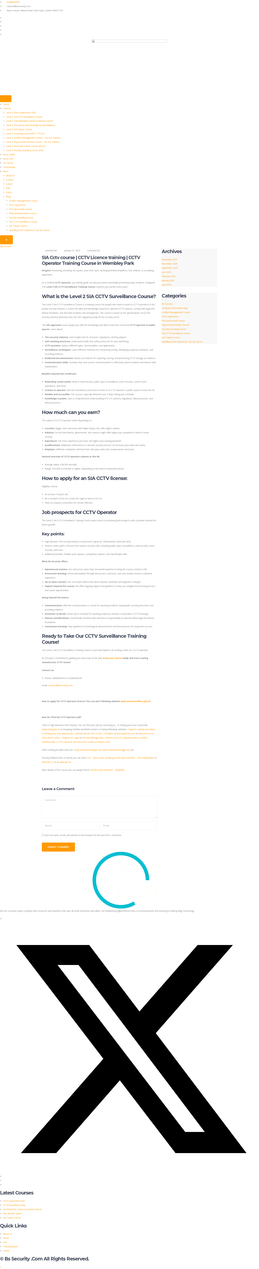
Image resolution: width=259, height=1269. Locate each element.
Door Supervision (17, 204)
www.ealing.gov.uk (51, 729)
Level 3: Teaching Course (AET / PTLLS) (25, 133)
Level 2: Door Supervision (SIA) (21, 112)
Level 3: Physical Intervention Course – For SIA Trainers (33, 142)
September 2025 (170, 267)
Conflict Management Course (23, 200)
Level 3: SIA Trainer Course (19, 129)
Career (9, 183)
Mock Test (8, 158)
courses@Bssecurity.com (60, 685)
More (5, 171)
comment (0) (93, 250)
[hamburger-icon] (5, 98)
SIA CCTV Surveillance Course (23, 221)
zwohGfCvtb (51, 250)
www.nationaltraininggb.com (116, 749)
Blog (8, 196)
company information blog (175, 308)
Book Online (9, 154)
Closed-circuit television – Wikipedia (107, 769)
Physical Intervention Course (23, 213)
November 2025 (169, 263)
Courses (7, 108)
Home (6, 104)
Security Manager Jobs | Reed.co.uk (99, 737)
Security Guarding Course (21, 217)
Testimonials (9, 167)
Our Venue (8, 162)
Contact (10, 179)
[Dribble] (4, 30)
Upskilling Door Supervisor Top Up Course (29, 230)
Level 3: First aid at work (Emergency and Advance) (30, 125)
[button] (0, 1266)
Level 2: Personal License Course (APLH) (25, 146)
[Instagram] (4, 34)
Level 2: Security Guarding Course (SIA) (24, 150)
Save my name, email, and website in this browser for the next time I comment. (83, 835)
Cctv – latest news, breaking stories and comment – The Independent (120, 757)
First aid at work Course (20, 209)
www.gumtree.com (126, 733)
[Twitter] (4, 21)
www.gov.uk (65, 762)
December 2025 (169, 259)
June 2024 (166, 284)
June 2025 (166, 272)
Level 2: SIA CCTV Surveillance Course (24, 116)
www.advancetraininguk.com (88, 749)
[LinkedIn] (4, 26)
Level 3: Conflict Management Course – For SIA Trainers (33, 137)
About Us (10, 175)
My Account (6, 246)
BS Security (167, 303)
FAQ (8, 188)
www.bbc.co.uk (49, 762)
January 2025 (168, 280)
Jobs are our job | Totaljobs (99, 733)
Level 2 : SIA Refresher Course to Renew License (29, 121)
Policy (9, 192)
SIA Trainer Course (18, 225)
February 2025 (169, 276)
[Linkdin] (4, 1180)
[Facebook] (4, 17)
